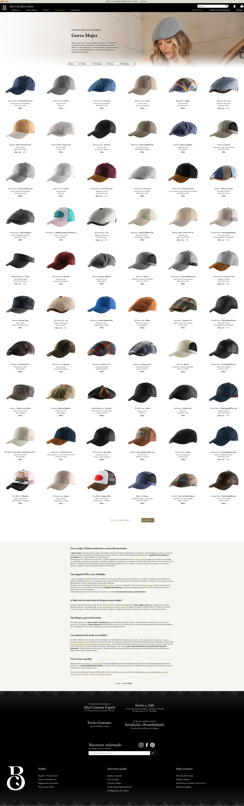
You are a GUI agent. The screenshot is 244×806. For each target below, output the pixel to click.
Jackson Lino (183, 408)
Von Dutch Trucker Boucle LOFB (20, 452)
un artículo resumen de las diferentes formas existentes (90, 644)
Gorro (46, 9)
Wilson (143, 320)
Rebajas (239, 9)
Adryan (62, 496)
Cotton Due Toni (102, 189)
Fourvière (102, 408)
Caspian (183, 101)
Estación (99, 63)
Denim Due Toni (183, 189)
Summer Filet (102, 496)
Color (111, 63)
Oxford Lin (102, 101)
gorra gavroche (83, 674)
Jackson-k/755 (102, 364)
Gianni (62, 101)
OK (153, 753)
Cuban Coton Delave (20, 408)
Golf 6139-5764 (20, 145)
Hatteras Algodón (183, 145)
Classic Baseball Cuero (223, 364)
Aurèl (143, 101)
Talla (84, 63)
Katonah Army (20, 320)
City (225, 101)
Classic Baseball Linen (20, 101)
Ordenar (126, 63)
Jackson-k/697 (142, 364)
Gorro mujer (148, 585)
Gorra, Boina (31, 9)
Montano (102, 145)
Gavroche (89, 581)
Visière (20, 276)
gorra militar (107, 674)
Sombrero (15, 9)
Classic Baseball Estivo (223, 232)
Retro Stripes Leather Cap (142, 452)
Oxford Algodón (20, 232)
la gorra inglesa (145, 640)
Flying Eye (20, 496)
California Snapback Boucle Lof (61, 232)
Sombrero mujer (107, 585)
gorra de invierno (106, 607)
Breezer (224, 145)
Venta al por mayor (46, 786)
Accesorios (75, 9)
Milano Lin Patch (224, 189)
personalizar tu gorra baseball (92, 664)
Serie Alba (102, 452)
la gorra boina (157, 640)
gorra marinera (96, 674)
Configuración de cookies (117, 790)
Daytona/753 (183, 320)
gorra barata (120, 648)
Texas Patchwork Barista (183, 496)
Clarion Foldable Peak (142, 145)
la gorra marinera (84, 642)
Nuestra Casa (197, 9)
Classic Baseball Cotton (224, 452)
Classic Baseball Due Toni (223, 408)
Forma (71, 63)
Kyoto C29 (61, 145)
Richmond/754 (20, 364)
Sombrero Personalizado (219, 9)
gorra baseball (152, 672)
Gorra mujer (142, 559)
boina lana (142, 672)
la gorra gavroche (131, 640)
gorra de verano (123, 607)
